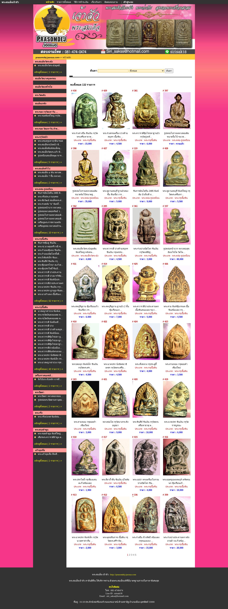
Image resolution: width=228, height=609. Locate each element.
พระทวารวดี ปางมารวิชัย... (50, 276)
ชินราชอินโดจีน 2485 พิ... (50, 193)
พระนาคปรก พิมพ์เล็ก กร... (50, 359)
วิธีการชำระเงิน (81, 2)
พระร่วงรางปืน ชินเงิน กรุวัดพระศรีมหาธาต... (85, 135)
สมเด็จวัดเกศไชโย (43, 87)
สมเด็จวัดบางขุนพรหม (45, 78)
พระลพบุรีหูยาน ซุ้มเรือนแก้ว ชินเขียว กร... (84, 308)
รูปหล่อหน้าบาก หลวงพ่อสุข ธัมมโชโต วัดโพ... (176, 250)
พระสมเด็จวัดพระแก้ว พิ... (50, 152)
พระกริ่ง (38, 413)
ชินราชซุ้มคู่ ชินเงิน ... (48, 243)
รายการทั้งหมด (64, 2)
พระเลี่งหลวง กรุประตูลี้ (146, 364)
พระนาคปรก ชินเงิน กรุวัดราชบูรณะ (176, 424)
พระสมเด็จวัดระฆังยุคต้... (50, 65)
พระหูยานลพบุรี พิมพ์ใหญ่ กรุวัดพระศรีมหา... (176, 193)
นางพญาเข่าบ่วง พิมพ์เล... (50, 311)
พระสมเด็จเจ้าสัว (77, 580)
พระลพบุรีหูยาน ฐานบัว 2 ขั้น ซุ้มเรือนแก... (115, 308)
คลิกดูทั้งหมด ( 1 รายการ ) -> (48, 72)
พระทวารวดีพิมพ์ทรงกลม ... (51, 351)
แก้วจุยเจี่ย (40, 450)
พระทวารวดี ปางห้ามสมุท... (51, 329)
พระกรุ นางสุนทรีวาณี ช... (50, 246)
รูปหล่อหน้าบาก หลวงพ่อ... (50, 207)
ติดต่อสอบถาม (111, 2)
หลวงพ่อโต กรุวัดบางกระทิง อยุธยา (115, 424)
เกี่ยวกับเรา (96, 2)
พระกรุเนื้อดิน (41, 307)
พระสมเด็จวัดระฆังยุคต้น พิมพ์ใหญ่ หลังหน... (84, 250)
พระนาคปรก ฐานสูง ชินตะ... (51, 290)
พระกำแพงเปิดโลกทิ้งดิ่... (49, 254)
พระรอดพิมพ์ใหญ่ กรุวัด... (50, 115)
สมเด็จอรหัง (40, 103)
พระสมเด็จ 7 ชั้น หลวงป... (50, 176)
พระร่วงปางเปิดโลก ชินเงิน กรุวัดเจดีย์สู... (146, 250)
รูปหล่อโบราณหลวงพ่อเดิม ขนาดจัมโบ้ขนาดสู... (84, 193)
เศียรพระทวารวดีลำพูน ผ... (50, 437)
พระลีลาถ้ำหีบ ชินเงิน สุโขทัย (115, 479)
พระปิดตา (39, 392)
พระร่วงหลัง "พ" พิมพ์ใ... (49, 204)
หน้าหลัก (50, 2)
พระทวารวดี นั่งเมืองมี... (49, 322)
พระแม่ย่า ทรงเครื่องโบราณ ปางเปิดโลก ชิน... (146, 481)
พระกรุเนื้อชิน (41, 239)
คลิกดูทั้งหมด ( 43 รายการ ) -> (48, 369)
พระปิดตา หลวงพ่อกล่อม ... (51, 396)
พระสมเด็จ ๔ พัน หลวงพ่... (50, 172)
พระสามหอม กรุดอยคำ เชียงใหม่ (176, 366)
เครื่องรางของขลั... (44, 375)
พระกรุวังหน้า (41, 137)
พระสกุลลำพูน (41, 429)
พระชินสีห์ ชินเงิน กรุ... (49, 261)
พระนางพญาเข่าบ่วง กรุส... (50, 362)
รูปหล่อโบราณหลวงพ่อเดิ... (50, 215)
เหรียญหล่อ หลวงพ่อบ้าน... (50, 226)
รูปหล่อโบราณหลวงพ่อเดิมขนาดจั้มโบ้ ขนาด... (176, 135)
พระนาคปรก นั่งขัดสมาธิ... (50, 355)
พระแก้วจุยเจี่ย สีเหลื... (48, 454)
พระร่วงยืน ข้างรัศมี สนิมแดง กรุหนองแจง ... (145, 539)
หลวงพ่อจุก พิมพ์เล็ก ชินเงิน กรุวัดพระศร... (85, 366)
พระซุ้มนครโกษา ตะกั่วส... (50, 265)
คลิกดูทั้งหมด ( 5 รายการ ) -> (48, 162)
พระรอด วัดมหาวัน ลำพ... (47, 128)
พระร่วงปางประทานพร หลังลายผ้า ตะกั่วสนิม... (176, 539)
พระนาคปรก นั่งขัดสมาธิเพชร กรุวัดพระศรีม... (115, 366)
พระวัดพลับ (40, 95)
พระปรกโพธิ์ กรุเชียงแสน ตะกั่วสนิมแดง (85, 481)
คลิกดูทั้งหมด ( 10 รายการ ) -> (48, 232)
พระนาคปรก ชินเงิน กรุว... (50, 287)
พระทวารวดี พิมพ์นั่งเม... (49, 333)
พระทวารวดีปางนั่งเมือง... (50, 348)
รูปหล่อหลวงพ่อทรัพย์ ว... (50, 211)
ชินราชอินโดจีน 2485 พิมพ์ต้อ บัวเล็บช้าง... (146, 193)
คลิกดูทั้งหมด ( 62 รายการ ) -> (48, 301)
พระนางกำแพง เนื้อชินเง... (50, 294)
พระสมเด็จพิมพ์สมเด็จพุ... (50, 148)
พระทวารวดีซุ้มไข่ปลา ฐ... (50, 337)
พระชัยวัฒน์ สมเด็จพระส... (50, 200)
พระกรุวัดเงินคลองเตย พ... (50, 315)
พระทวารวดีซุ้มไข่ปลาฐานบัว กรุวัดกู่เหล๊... (146, 135)
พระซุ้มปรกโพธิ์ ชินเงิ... (49, 268)
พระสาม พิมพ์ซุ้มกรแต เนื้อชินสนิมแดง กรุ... (176, 308)
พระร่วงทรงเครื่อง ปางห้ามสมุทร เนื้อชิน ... (115, 135)
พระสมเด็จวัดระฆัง (44, 61)
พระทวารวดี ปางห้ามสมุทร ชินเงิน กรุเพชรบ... (115, 250)
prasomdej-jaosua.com (47, 57)
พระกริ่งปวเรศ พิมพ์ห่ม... (49, 416)
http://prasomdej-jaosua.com (123, 574)
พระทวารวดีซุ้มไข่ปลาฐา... (50, 340)
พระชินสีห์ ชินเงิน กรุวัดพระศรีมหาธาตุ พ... (146, 424)
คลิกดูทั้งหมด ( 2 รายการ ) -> (48, 183)
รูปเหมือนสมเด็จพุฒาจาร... (50, 155)
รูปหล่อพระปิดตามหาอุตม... (51, 400)
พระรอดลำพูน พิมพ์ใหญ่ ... (50, 433)
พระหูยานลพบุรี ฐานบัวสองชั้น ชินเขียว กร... (115, 193)
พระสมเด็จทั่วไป (42, 168)
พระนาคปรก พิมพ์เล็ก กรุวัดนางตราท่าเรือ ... (85, 539)
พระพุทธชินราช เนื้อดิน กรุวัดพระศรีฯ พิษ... (115, 539)
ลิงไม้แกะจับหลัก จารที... (49, 379)
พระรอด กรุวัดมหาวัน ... (46, 112)
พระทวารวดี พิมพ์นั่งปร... (49, 279)
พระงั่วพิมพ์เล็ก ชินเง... (48, 257)
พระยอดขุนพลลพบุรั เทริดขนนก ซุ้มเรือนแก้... (176, 481)
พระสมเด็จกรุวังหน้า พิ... (49, 144)
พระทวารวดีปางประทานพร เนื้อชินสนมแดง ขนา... (146, 308)
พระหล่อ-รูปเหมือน (44, 189)
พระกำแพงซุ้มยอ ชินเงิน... (50, 250)
